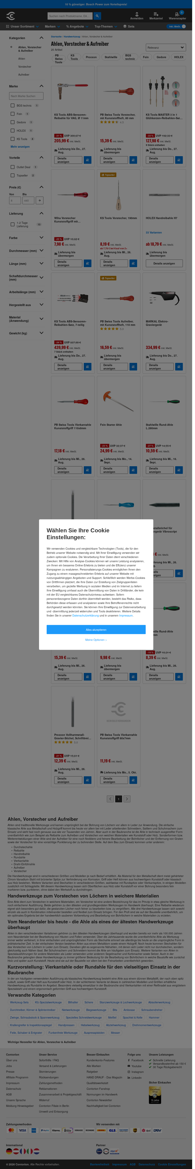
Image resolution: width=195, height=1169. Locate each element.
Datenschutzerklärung (85, 615)
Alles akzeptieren (96, 629)
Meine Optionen (96, 639)
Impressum (126, 615)
